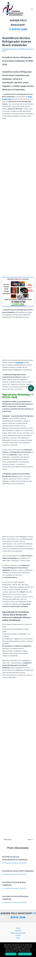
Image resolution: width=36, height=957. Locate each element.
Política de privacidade (18, 933)
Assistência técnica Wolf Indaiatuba (17, 871)
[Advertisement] (18, 198)
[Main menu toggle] (32, 9)
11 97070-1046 (18, 29)
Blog (18, 938)
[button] (31, 388)
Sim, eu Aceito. (11, 954)
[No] (33, 950)
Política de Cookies (25, 954)
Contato (18, 935)
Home (18, 928)
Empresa (18, 931)
